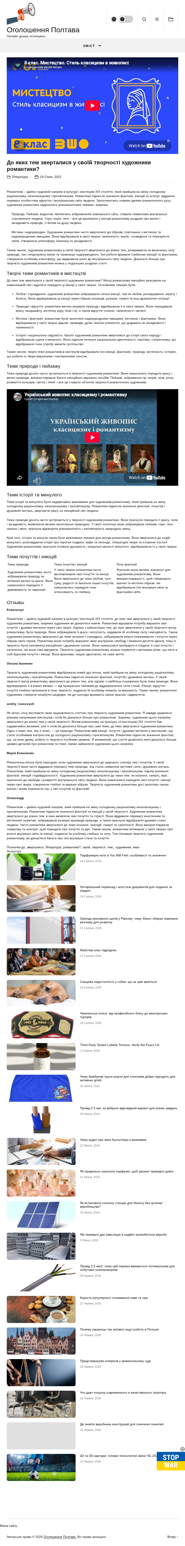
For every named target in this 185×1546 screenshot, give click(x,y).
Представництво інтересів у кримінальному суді (115, 1361)
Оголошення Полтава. (60, 1537)
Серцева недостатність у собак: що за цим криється (118, 981)
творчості (99, 847)
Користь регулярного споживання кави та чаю (114, 1298)
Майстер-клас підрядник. (98, 950)
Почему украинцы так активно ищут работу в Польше (119, 1329)
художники (123, 847)
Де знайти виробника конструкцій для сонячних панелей (122, 1424)
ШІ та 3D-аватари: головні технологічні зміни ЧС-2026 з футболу (127, 1456)
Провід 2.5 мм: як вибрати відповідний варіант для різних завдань (128, 1108)
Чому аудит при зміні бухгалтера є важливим (113, 1139)
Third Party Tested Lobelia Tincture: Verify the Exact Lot (119, 1045)
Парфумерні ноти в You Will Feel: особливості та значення (123, 855)
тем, (110, 847)
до (23, 847)
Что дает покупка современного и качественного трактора (123, 1392)
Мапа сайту (8, 1525)
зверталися (35, 847)
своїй (86, 847)
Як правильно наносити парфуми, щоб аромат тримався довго (126, 1171)
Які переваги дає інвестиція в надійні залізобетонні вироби (123, 1234)
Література (20, 177)
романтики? (72, 847)
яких (136, 847)
